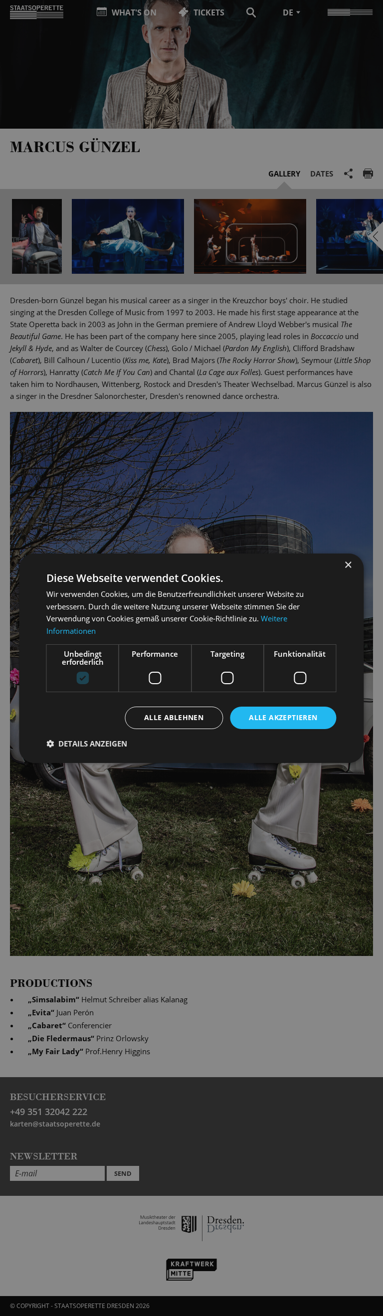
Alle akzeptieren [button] (283, 717)
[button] (86, 743)
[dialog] (191, 658)
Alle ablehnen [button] (173, 717)
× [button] (348, 564)
